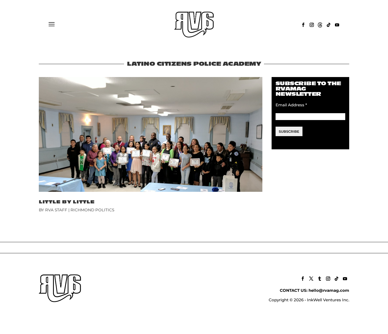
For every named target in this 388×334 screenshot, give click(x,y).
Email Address (291, 104)
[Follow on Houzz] (320, 25)
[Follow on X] (311, 278)
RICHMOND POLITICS (92, 209)
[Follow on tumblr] (319, 278)
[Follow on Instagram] (311, 25)
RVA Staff (56, 209)
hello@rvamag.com (329, 290)
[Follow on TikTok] (328, 25)
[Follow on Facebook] (303, 25)
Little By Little (67, 202)
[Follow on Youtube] (337, 25)
